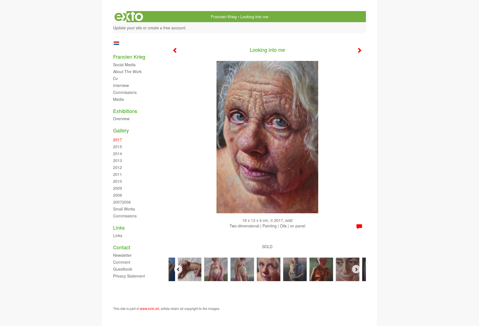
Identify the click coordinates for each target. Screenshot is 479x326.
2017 (117, 139)
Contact (121, 247)
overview (121, 118)
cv (115, 78)
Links (119, 227)
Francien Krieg (224, 16)
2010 (117, 181)
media (118, 99)
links (117, 235)
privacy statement (129, 276)
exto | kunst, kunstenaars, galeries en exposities (128, 16)
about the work (127, 71)
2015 (117, 146)
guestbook (122, 269)
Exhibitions (125, 110)
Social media (124, 64)
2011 (117, 174)
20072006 (122, 202)
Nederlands (116, 43)
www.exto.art (149, 308)
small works (124, 209)
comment (121, 262)
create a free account (166, 27)
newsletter (122, 255)
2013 (117, 160)
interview (121, 85)
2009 (117, 188)
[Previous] (178, 269)
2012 (117, 167)
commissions (125, 92)
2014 (117, 153)
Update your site (127, 27)
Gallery (121, 130)
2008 (117, 195)
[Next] (356, 269)
